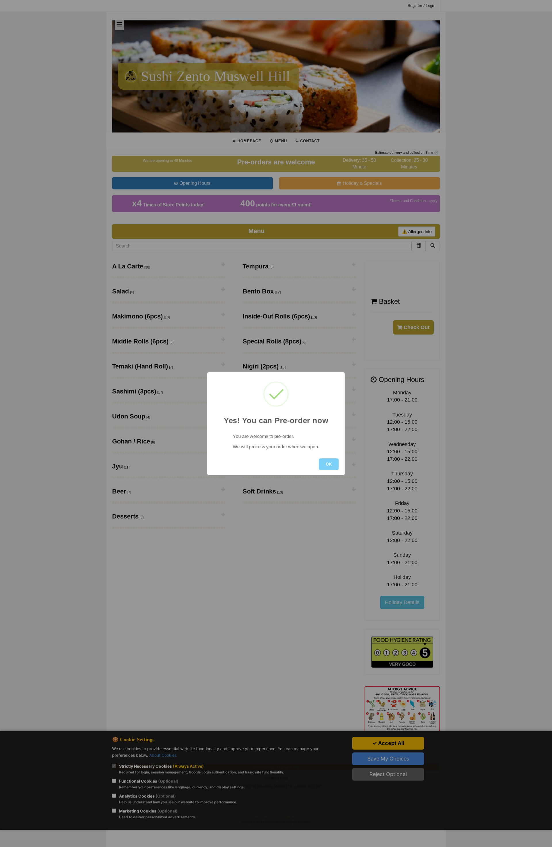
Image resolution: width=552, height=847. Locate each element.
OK (329, 464)
